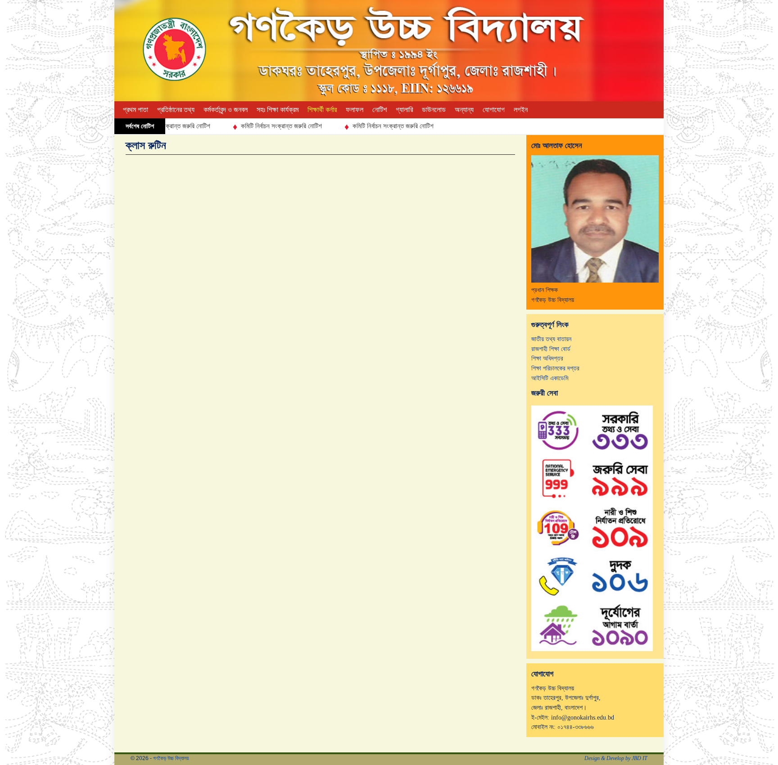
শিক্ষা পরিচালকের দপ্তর (555, 368)
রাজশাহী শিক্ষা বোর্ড (550, 348)
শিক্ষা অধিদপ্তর (547, 358)
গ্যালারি (404, 109)
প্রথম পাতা (135, 109)
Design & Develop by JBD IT (615, 758)
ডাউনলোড (434, 109)
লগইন (521, 109)
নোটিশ (379, 109)
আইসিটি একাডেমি (549, 378)
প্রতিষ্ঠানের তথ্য (175, 109)
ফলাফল (354, 109)
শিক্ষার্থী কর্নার (322, 109)
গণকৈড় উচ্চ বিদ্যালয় (171, 758)
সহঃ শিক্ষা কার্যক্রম (278, 109)
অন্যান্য (464, 109)
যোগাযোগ (494, 109)
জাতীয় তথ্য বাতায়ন (551, 338)
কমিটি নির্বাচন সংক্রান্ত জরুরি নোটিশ (259, 126)
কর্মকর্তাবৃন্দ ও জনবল (226, 109)
